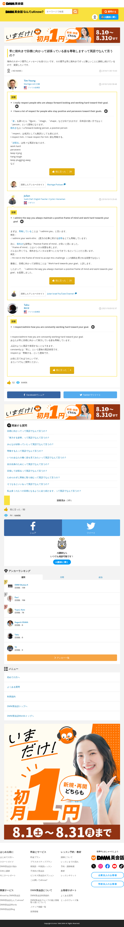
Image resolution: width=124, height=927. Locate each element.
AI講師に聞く (110, 17)
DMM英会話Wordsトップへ (20, 715)
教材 (63, 871)
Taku (17, 634)
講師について (67, 857)
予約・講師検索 (68, 866)
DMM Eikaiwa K (21, 585)
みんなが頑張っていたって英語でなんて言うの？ (30, 444)
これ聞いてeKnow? (38, 880)
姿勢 (60, 238)
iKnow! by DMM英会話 (10, 895)
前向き (13, 127)
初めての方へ (13, 677)
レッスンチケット (69, 875)
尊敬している (25, 231)
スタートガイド (7, 861)
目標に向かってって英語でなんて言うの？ (27, 430)
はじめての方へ (7, 857)
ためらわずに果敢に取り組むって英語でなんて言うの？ (33, 477)
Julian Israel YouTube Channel (60, 293)
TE (16, 647)
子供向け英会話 (37, 871)
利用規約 (11, 696)
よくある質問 (13, 686)
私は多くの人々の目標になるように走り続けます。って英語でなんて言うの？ (44, 490)
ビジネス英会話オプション (42, 875)
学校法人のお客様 (107, 883)
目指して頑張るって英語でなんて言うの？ (27, 470)
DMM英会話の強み (8, 866)
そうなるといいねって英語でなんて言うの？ (28, 484)
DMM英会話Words (8, 904)
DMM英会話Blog (7, 909)
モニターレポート (8, 875)
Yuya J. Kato (20, 610)
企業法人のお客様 (107, 875)
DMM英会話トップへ (17, 706)
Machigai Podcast (55, 184)
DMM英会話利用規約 (39, 895)
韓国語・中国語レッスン (41, 866)
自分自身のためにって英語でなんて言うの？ (28, 464)
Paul (16, 597)
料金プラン (35, 857)
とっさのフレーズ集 (69, 900)
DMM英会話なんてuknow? (12, 900)
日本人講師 (5, 871)
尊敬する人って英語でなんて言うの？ (25, 450)
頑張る (16, 142)
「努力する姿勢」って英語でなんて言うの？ (28, 437)
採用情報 (34, 911)
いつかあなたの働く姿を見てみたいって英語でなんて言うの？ (36, 457)
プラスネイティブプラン (41, 861)
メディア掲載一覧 (38, 906)
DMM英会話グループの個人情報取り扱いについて (44, 901)
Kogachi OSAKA (21, 622)
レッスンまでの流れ (69, 861)
